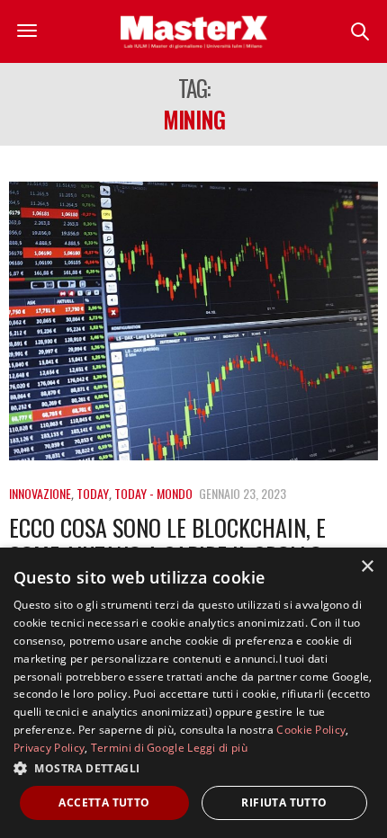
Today (92, 493)
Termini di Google (137, 747)
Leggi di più (217, 747)
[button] (194, 768)
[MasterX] (193, 31)
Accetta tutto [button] (103, 802)
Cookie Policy (311, 729)
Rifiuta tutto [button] (284, 802)
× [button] (367, 567)
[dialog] (193, 693)
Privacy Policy (49, 747)
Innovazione (40, 493)
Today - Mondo (153, 493)
